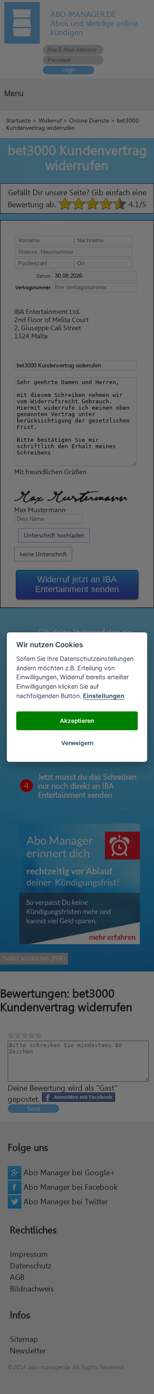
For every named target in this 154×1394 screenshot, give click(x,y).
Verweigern (77, 743)
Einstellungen (103, 695)
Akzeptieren (77, 720)
